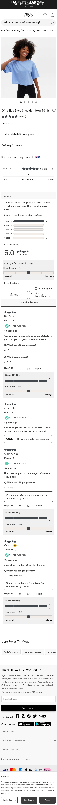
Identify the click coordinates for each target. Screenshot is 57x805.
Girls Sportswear (33, 652)
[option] (28, 67)
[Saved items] (45, 15)
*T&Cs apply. (28, 6)
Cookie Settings (9, 800)
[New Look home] (28, 15)
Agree (47, 800)
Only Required (29, 800)
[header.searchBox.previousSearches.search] (52, 22)
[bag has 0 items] (52, 15)
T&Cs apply (38, 692)
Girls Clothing (11, 652)
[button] (4, 15)
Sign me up (28, 708)
